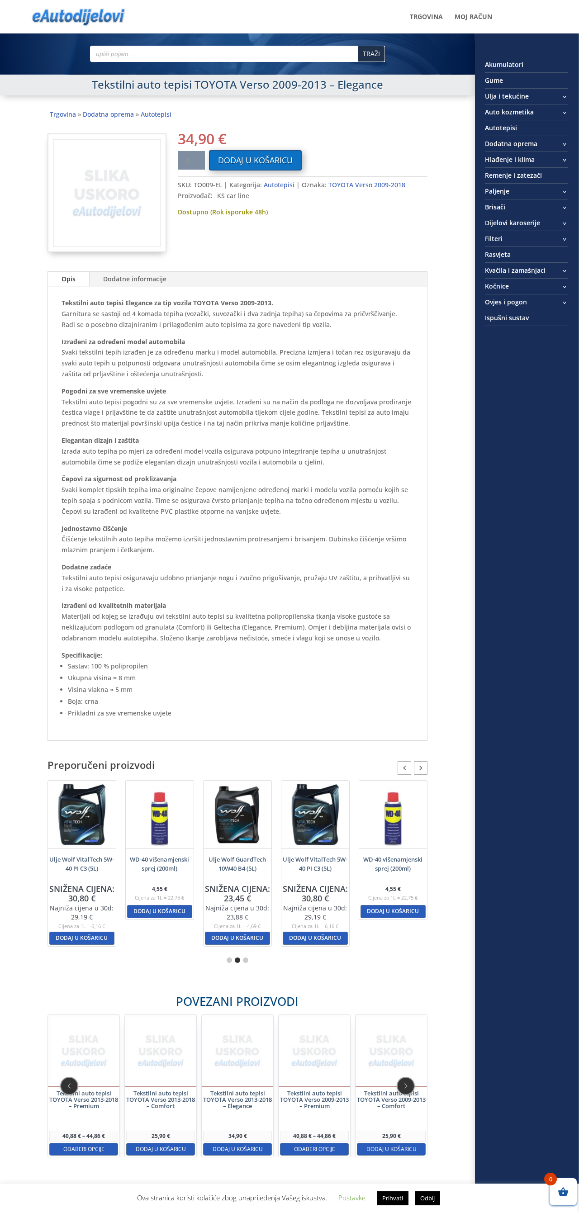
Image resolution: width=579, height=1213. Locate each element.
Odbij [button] (427, 1198)
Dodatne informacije (134, 279)
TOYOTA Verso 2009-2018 (366, 184)
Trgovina (426, 17)
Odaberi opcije (83, 1148)
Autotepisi (156, 114)
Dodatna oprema (108, 114)
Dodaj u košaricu (255, 160)
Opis (69, 279)
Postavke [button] (351, 1197)
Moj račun (473, 17)
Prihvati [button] (392, 1198)
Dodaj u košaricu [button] (82, 938)
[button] (420, 768)
